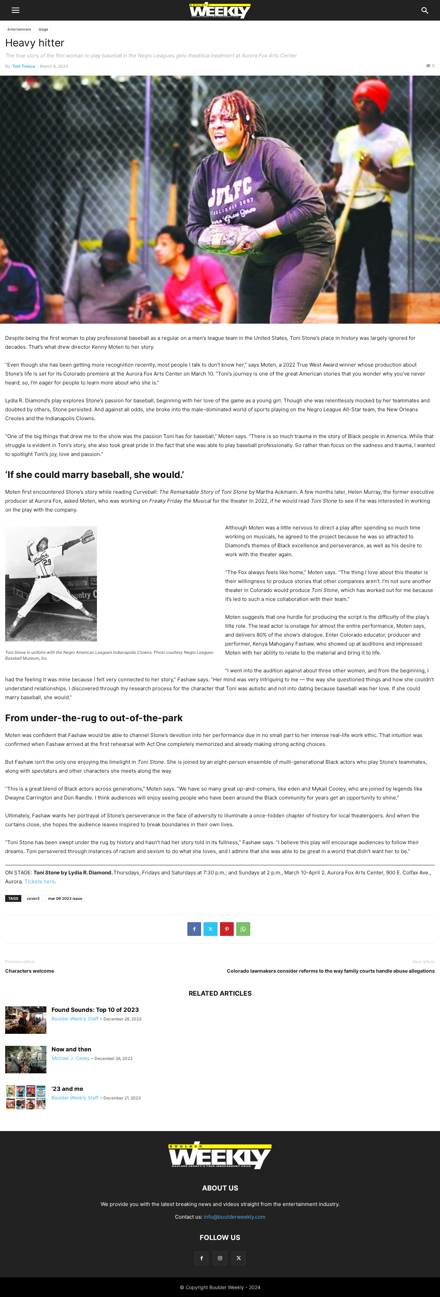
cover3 (33, 898)
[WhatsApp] (243, 929)
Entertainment (19, 29)
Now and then (71, 1049)
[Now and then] (25, 1059)
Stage (43, 29)
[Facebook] (194, 929)
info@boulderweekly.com (234, 1217)
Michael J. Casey (71, 1058)
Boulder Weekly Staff (75, 1018)
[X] (211, 929)
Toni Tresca (23, 66)
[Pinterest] (227, 929)
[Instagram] (220, 1258)
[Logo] (220, 1167)
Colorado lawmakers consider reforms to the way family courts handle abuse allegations (331, 971)
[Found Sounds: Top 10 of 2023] (25, 1020)
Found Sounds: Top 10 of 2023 (95, 1009)
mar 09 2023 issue (65, 898)
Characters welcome (29, 971)
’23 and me (67, 1088)
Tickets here (39, 881)
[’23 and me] (25, 1097)
